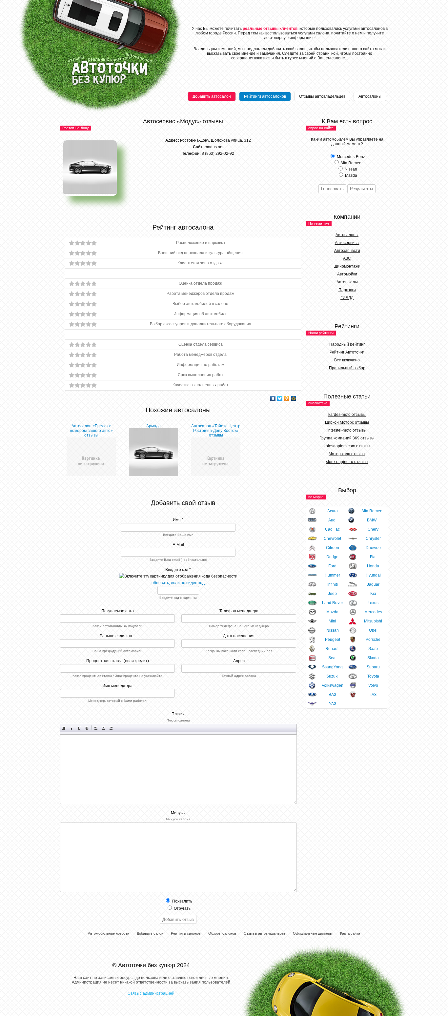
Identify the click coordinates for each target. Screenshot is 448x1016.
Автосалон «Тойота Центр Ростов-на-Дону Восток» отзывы (215, 430)
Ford (332, 566)
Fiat (373, 557)
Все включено (347, 360)
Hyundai (373, 575)
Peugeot (332, 639)
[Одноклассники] (286, 398)
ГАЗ (373, 694)
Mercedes (373, 612)
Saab (373, 648)
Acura (332, 511)
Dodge (332, 557)
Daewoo (373, 547)
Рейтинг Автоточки (347, 352)
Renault (332, 648)
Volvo (373, 685)
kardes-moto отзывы (347, 414)
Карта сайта (350, 933)
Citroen (332, 547)
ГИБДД (347, 297)
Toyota (373, 676)
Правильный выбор (347, 368)
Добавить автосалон (212, 96)
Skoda (373, 658)
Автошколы (347, 282)
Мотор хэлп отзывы (347, 454)
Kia (373, 593)
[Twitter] (279, 398)
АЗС (347, 258)
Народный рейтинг (347, 344)
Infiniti (332, 584)
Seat (332, 658)
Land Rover (332, 602)
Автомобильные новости (108, 933)
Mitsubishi (373, 621)
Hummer (332, 575)
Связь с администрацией (151, 993)
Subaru (373, 667)
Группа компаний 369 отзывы (347, 438)
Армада (153, 426)
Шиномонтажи (347, 266)
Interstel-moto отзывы (347, 430)
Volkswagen (332, 685)
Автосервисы (347, 242)
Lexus (373, 602)
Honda (373, 566)
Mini (332, 621)
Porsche (373, 639)
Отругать (182, 908)
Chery (373, 529)
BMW (372, 520)
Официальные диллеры (313, 933)
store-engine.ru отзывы (347, 461)
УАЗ (332, 703)
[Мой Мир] (293, 398)
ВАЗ (332, 694)
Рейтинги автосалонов (265, 96)
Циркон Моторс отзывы (347, 422)
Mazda (332, 612)
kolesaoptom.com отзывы (347, 446)
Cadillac (332, 529)
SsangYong (332, 667)
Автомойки (347, 274)
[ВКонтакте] (273, 398)
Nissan (332, 630)
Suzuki (332, 676)
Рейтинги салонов (186, 933)
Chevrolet (332, 538)
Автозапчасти (347, 250)
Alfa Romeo (371, 511)
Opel (373, 630)
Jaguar (373, 584)
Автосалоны (369, 96)
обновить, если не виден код (178, 582)
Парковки (347, 290)
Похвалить (181, 901)
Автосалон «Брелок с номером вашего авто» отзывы (91, 430)
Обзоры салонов (222, 933)
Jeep (332, 593)
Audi (332, 520)
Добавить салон (150, 933)
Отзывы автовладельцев (322, 96)
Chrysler (373, 538)
